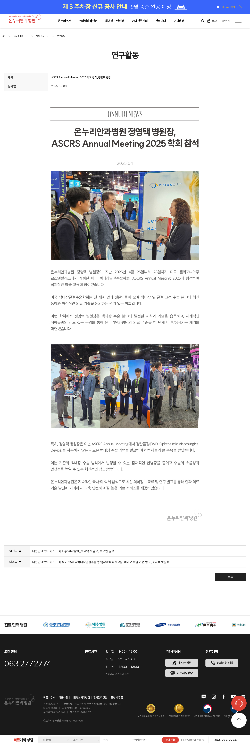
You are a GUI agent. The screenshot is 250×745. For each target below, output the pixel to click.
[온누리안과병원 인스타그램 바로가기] (213, 697)
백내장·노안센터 (114, 21)
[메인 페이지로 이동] (4, 36)
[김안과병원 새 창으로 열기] (100, 625)
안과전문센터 (140, 21)
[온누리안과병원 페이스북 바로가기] (223, 697)
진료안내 (160, 21)
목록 (230, 577)
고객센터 (178, 21)
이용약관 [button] (63, 697)
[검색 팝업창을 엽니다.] (203, 21)
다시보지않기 (228, 7)
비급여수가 (49, 697)
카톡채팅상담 (185, 673)
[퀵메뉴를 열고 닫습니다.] (239, 703)
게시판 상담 (185, 663)
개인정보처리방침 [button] (80, 697)
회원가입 (226, 21)
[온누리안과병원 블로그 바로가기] (204, 697)
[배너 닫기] (240, 6)
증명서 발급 (117, 697)
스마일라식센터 (88, 21)
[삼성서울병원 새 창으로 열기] (137, 625)
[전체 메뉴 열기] (238, 21)
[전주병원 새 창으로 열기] (175, 625)
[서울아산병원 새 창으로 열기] (211, 625)
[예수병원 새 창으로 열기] (65, 625)
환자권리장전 (100, 697)
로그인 (215, 20)
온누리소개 (64, 21)
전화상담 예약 (225, 663)
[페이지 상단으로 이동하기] (239, 720)
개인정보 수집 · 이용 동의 (195, 740)
